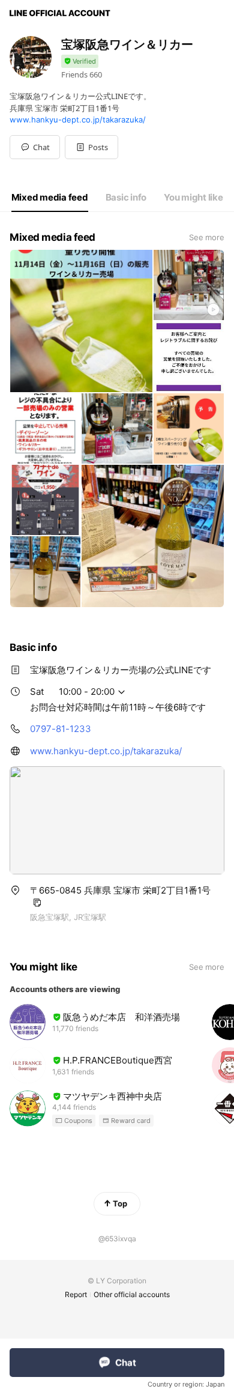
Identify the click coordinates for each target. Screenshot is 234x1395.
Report (76, 1294)
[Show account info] (79, 61)
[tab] (49, 197)
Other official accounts (132, 1294)
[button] (91, 147)
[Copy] (37, 903)
